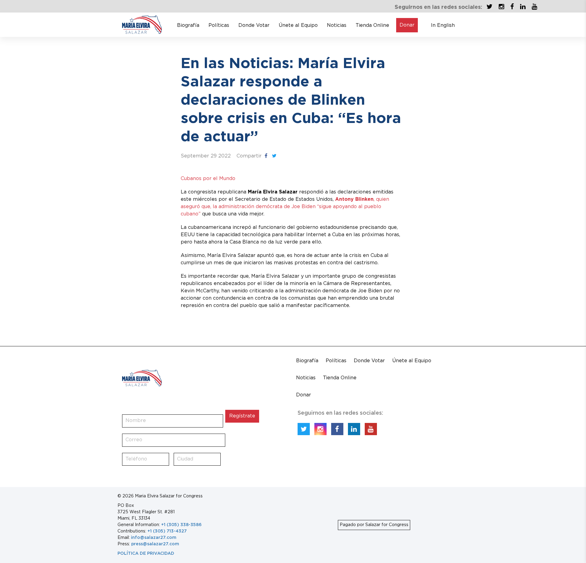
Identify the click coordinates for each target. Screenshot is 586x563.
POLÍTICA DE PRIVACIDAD (146, 553)
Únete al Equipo (298, 25)
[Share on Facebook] (266, 155)
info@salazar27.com (153, 538)
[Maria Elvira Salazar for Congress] (142, 24)
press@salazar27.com (155, 544)
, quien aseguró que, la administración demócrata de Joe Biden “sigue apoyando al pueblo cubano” (285, 206)
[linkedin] (521, 6)
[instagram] (500, 6)
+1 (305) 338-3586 (181, 525)
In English (443, 25)
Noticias (336, 25)
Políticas (218, 25)
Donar (407, 25)
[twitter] (490, 6)
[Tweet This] (274, 155)
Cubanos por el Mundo (208, 178)
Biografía (188, 25)
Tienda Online (372, 25)
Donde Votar (253, 25)
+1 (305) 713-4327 (167, 531)
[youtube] (533, 6)
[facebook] (510, 6)
